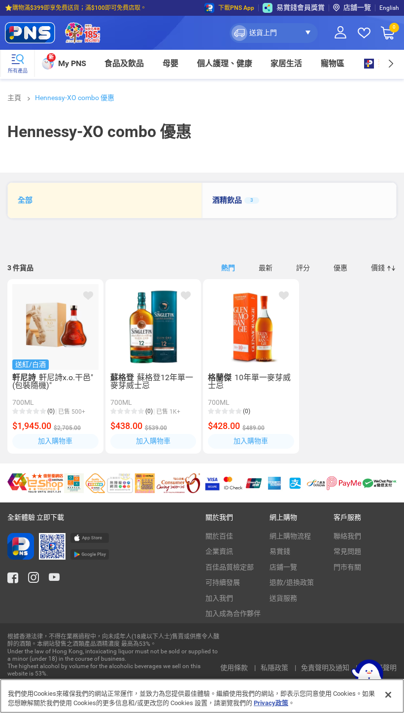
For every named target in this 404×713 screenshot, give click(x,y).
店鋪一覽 (283, 567)
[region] (202, 696)
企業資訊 (219, 551)
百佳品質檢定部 (229, 567)
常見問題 (347, 551)
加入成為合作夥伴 (233, 613)
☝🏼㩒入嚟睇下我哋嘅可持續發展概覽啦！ (59, 8)
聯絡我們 (347, 536)
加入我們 (219, 598)
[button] (274, 33)
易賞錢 (279, 551)
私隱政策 (275, 668)
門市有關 (347, 567)
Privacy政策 (271, 703)
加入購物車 (55, 441)
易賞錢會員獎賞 (300, 7)
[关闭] (388, 695)
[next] (390, 63)
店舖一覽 (357, 7)
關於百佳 (219, 536)
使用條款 (234, 668)
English (389, 7)
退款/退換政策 (291, 582)
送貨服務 (283, 598)
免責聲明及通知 (326, 668)
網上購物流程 (290, 536)
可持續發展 (222, 582)
